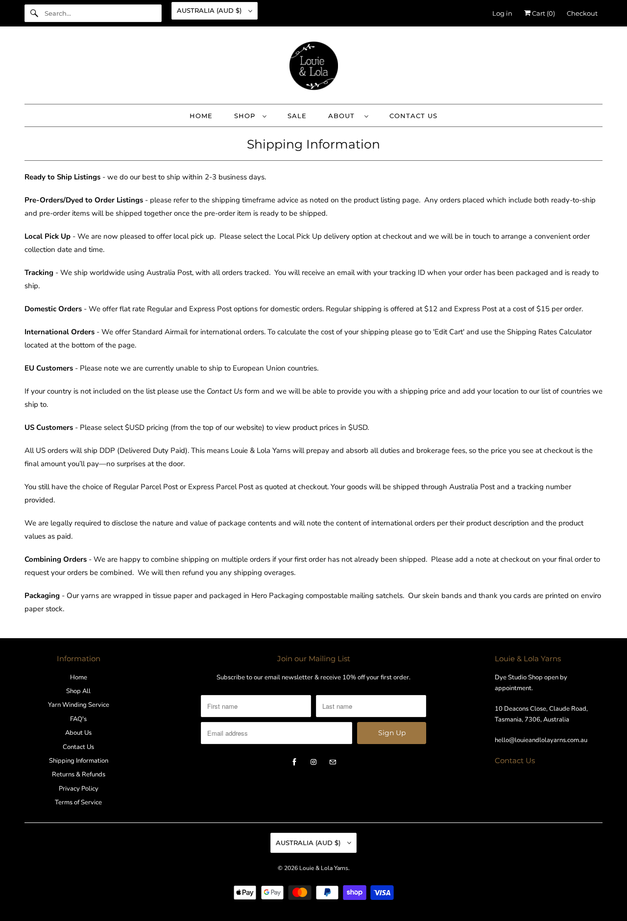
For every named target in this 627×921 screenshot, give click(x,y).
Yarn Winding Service (78, 704)
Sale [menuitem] (297, 116)
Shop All (78, 691)
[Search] (34, 13)
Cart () (543, 13)
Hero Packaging (277, 595)
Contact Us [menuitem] (413, 116)
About (344, 116)
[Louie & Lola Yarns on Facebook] (294, 762)
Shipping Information (78, 760)
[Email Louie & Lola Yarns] (332, 762)
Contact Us (78, 747)
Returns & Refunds (78, 774)
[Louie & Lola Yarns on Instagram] (313, 762)
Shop (246, 116)
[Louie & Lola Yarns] (313, 67)
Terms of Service (78, 802)
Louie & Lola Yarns (323, 868)
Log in (502, 13)
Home (78, 677)
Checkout (582, 13)
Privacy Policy (78, 788)
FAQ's (78, 719)
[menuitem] (250, 115)
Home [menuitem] (201, 116)
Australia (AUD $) (210, 10)
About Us (78, 732)
